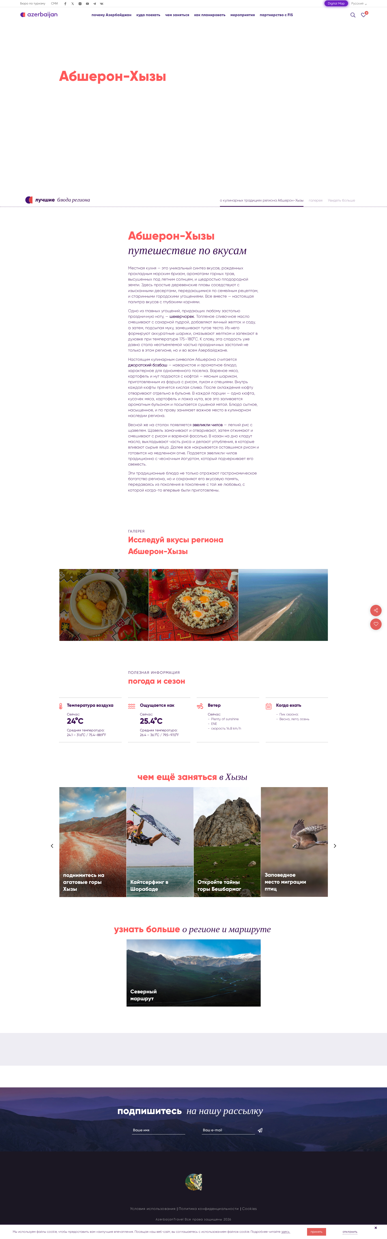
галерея (315, 200)
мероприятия (242, 15)
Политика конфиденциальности (209, 1209)
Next (335, 846)
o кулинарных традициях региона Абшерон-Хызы (261, 200)
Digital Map (336, 3)
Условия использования (153, 1209)
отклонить (350, 1231)
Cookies (249, 1209)
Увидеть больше (341, 200)
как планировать (210, 15)
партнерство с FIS (276, 15)
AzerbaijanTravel (170, 1219)
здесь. (285, 1231)
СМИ (54, 3)
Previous (52, 846)
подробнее (89, 854)
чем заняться (177, 15)
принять (316, 1231)
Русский (357, 3)
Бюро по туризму (32, 3)
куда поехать (148, 15)
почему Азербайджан (111, 15)
